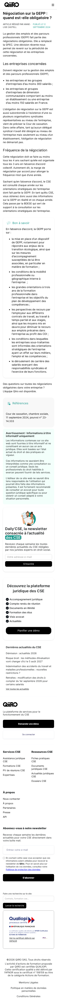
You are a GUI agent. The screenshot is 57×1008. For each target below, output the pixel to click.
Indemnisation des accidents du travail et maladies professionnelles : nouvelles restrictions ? (28, 669)
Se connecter (28, 734)
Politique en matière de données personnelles (28, 989)
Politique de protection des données (23, 869)
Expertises (9, 774)
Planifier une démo (29, 630)
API (5, 816)
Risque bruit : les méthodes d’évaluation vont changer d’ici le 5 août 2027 (28, 660)
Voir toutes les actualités (17, 689)
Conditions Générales (28, 996)
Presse (6, 812)
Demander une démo (28, 724)
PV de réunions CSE (14, 770)
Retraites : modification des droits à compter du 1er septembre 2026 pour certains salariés (27, 681)
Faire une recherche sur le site (17, 893)
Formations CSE (12, 765)
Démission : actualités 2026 (21, 653)
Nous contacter (11, 798)
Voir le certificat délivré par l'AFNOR (22, 939)
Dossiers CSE (38, 780)
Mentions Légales (28, 982)
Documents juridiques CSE (39, 767)
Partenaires (9, 807)
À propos (8, 803)
